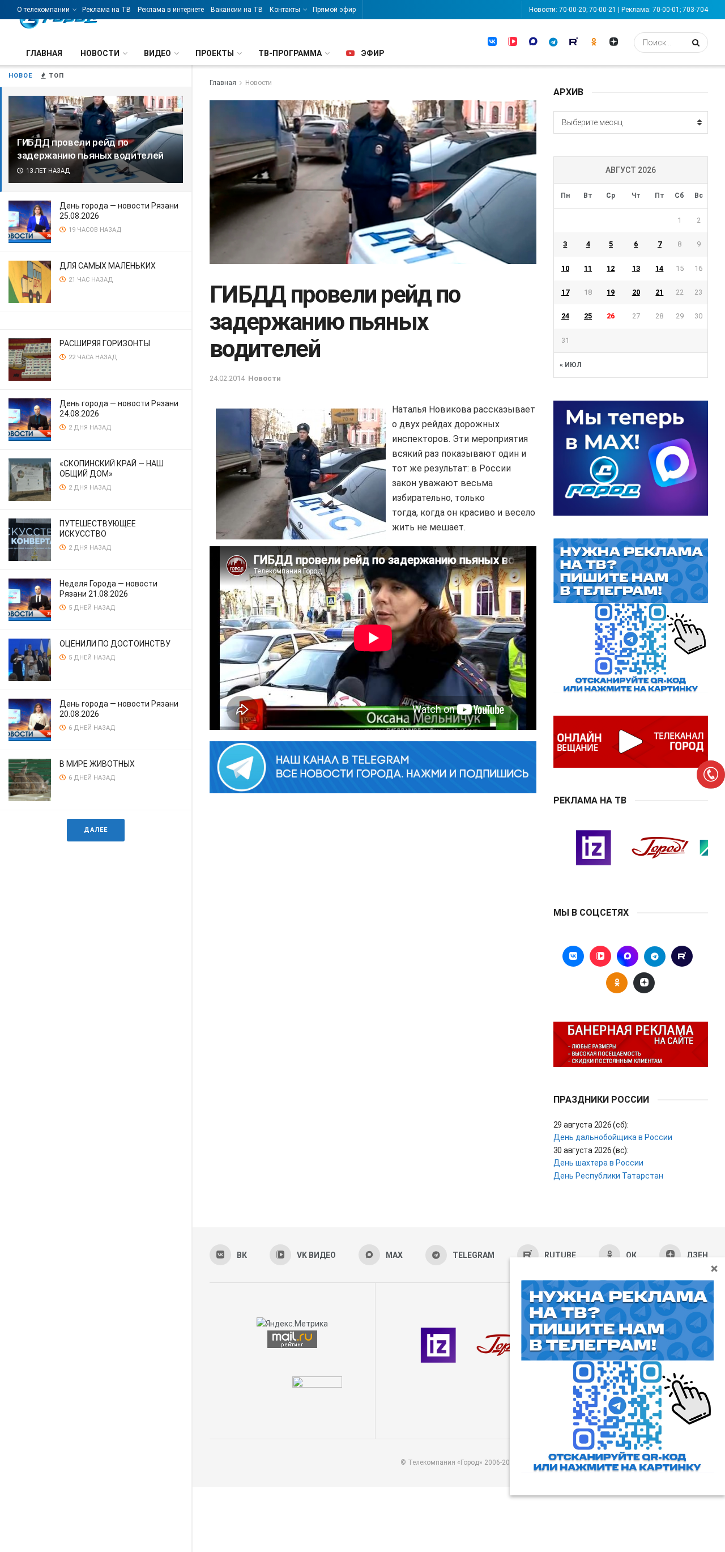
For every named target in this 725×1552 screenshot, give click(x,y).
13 (636, 268)
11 (588, 268)
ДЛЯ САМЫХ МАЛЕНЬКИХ (107, 265)
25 (588, 316)
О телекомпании (43, 10)
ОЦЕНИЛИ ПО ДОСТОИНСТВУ (114, 643)
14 (659, 268)
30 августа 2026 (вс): (591, 1150)
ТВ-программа (290, 53)
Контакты (285, 10)
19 (611, 292)
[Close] (714, 1268)
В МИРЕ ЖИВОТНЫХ (97, 763)
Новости (100, 53)
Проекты (214, 53)
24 (565, 316)
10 (565, 268)
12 (611, 268)
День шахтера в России (598, 1162)
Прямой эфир (334, 10)
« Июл (570, 365)
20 (636, 292)
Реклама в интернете (171, 10)
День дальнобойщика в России (612, 1137)
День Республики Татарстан (608, 1175)
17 (565, 292)
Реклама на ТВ (106, 10)
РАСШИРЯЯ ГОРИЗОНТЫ (104, 343)
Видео (157, 53)
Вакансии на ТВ (237, 10)
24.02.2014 (227, 378)
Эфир (372, 53)
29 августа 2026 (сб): (591, 1124)
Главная (44, 53)
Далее (96, 830)
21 (659, 292)
